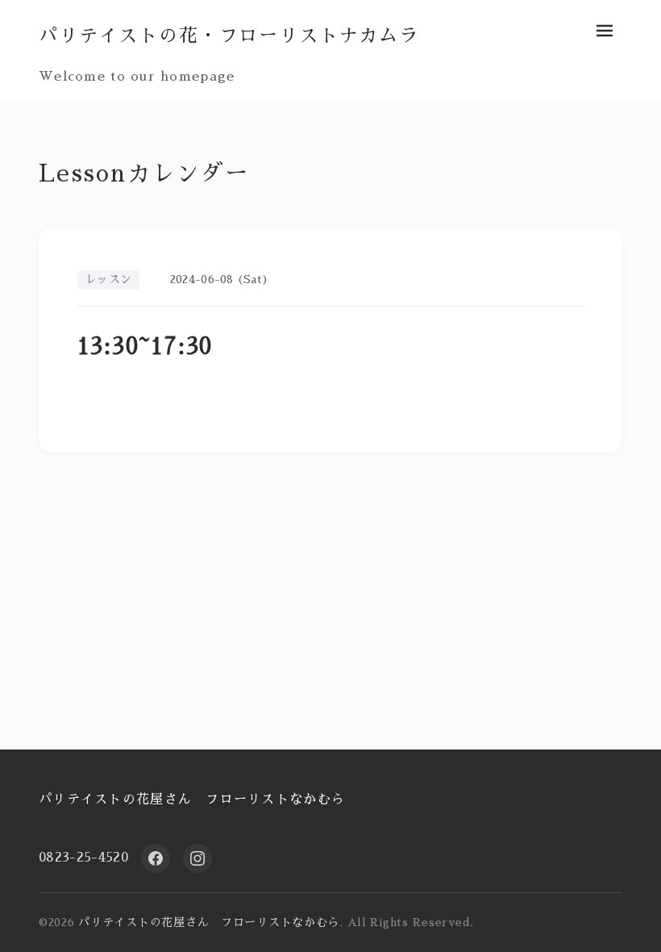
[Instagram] (197, 858)
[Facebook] (155, 858)
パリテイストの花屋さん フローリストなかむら (192, 799)
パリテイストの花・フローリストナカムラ (229, 36)
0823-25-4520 (83, 857)
